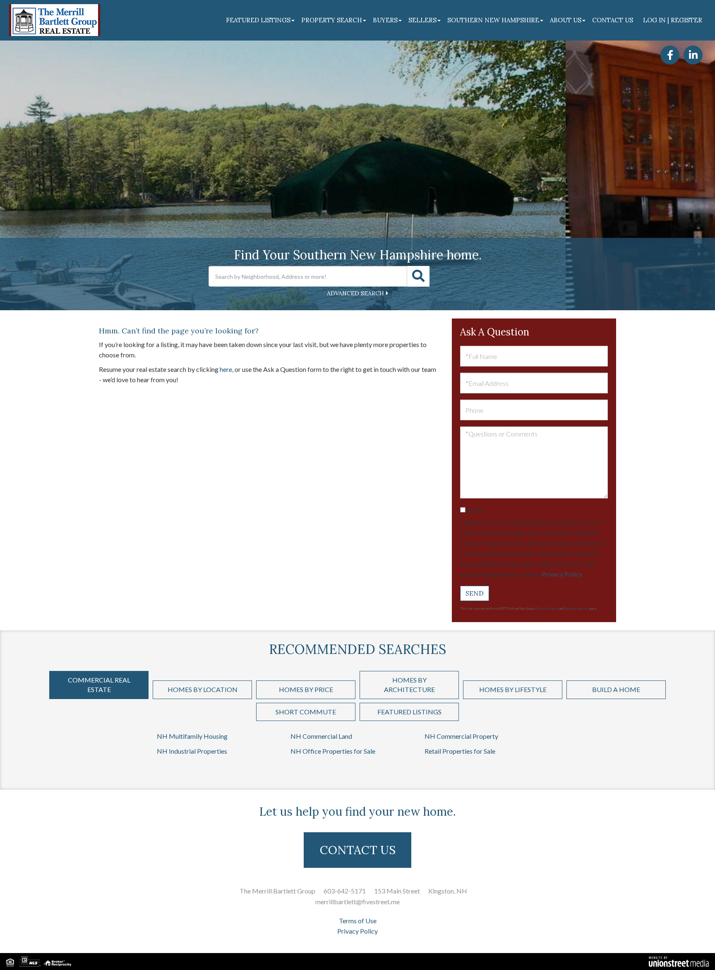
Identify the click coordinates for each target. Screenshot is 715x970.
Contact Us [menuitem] (612, 20)
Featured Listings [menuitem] (258, 20)
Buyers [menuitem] (385, 20)
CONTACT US (358, 850)
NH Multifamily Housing (192, 736)
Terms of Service (576, 608)
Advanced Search (355, 293)
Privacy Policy (562, 574)
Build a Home (616, 689)
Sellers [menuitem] (422, 20)
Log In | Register (672, 20)
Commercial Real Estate (99, 684)
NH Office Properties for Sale (332, 751)
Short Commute (306, 712)
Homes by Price (306, 689)
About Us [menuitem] (565, 20)
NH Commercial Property (461, 736)
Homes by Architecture (409, 684)
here (226, 369)
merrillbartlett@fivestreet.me (357, 901)
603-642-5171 (345, 891)
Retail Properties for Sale (460, 751)
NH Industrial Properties (192, 751)
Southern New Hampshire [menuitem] (493, 20)
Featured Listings (409, 712)
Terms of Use (358, 920)
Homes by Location (203, 689)
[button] (418, 276)
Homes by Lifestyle (513, 689)
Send (474, 593)
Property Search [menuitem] (331, 20)
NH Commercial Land (321, 736)
